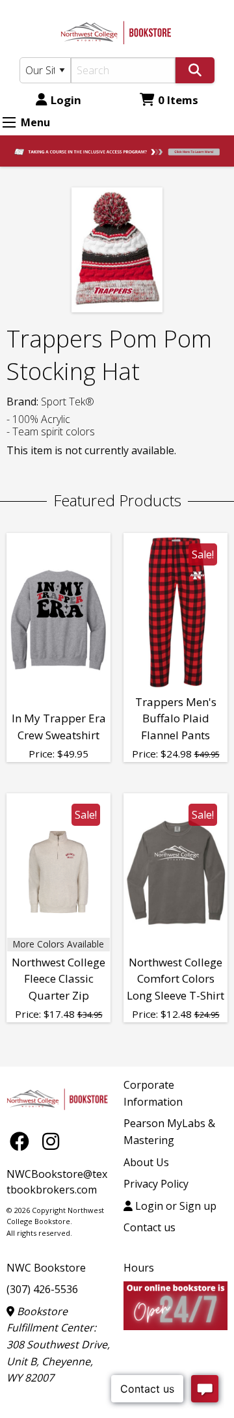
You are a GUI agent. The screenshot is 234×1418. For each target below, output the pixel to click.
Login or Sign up (174, 1206)
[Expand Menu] (9, 122)
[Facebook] (23, 1141)
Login (66, 99)
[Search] (195, 70)
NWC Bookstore (46, 1268)
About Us (146, 1162)
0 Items (178, 99)
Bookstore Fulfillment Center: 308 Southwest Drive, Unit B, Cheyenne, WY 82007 (58, 1344)
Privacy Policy (156, 1184)
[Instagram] (50, 1141)
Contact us (150, 1227)
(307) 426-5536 (42, 1289)
